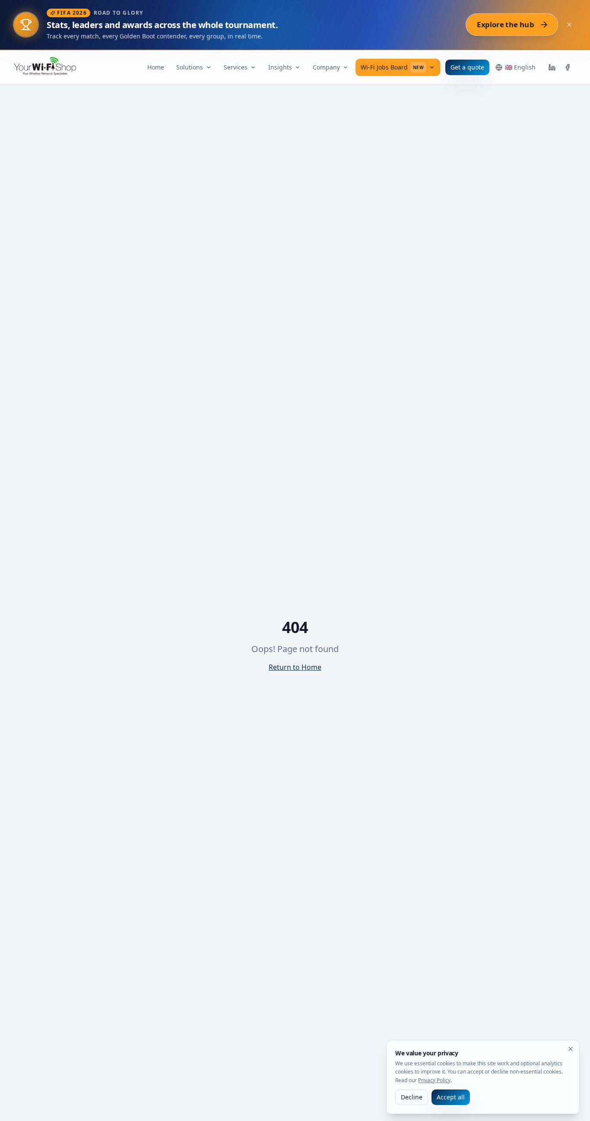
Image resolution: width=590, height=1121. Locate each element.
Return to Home (295, 667)
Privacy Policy (434, 1080)
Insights (280, 67)
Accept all (451, 1097)
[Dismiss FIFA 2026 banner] (569, 25)
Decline (411, 1097)
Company (326, 67)
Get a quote (467, 67)
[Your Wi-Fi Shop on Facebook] (567, 67)
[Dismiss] (570, 1049)
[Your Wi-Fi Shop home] (50, 67)
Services (235, 67)
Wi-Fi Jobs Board (392, 67)
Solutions (189, 67)
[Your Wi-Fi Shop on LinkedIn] (552, 67)
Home (155, 67)
